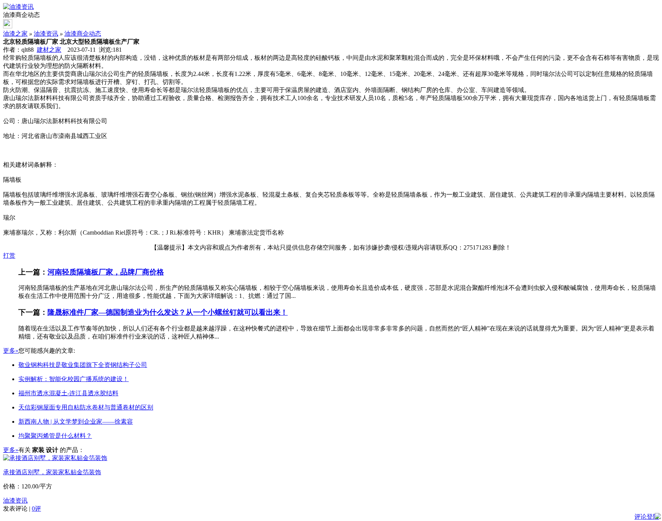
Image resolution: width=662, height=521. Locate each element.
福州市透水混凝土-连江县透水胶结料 (68, 393)
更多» (10, 350)
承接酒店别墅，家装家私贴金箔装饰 (52, 472)
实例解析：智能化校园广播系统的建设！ (73, 379)
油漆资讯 (46, 33)
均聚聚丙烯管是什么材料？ (55, 435)
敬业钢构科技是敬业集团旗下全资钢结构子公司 (82, 365)
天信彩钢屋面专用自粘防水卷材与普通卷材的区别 (85, 407)
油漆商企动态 (82, 33)
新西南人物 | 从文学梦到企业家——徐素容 (75, 421)
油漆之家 (15, 33)
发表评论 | (22, 508)
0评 (36, 508)
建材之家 (49, 49)
